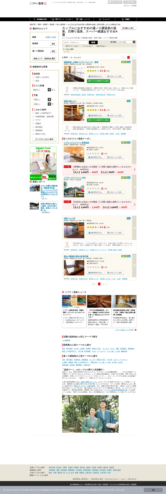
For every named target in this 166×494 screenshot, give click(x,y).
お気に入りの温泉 (115, 2)
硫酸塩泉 (124, 351)
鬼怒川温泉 (117, 470)
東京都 (82, 467)
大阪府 (88, 467)
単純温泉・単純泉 (68, 365)
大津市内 (103, 472)
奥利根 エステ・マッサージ (98, 250)
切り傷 (80, 351)
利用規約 (105, 484)
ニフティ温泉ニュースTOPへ (124, 330)
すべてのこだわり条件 (44, 139)
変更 (53, 44)
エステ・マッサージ (99, 351)
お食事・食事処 (85, 348)
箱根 (58, 470)
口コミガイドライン (111, 479)
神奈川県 (52, 467)
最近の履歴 (129, 2)
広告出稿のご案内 (97, 479)
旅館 (117, 348)
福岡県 (111, 467)
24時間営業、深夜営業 (44, 117)
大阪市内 (88, 472)
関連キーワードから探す (39, 475)
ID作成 (134, 5)
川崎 (54, 472)
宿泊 (63, 348)
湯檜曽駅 (123, 134)
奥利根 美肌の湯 (100, 94)
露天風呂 (69, 348)
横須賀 (59, 472)
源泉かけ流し (96, 348)
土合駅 (117, 134)
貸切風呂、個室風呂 (127, 348)
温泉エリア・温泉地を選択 (44, 58)
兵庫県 (70, 467)
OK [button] (153, 490)
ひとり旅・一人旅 (113, 351)
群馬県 (76, 467)
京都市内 (96, 472)
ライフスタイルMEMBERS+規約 (120, 484)
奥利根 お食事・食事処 (107, 134)
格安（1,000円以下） (69, 351)
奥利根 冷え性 (111, 94)
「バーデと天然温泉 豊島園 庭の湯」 (116, 390)
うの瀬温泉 (66, 340)
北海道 (94, 467)
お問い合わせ (132, 479)
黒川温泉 (102, 470)
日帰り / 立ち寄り (42, 77)
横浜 (50, 472)
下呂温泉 (79, 470)
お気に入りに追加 (116, 76)
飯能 (76, 472)
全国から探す (51, 37)
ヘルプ (123, 479)
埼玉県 (58, 467)
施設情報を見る (96, 76)
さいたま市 (70, 472)
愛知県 (105, 467)
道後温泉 (95, 470)
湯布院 (109, 470)
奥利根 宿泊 (90, 94)
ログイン (127, 5)
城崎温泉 (71, 470)
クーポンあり (87, 46)
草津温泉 (52, 470)
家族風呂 (79, 365)
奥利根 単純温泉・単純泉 (78, 94)
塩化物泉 (87, 351)
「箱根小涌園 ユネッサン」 (89, 382)
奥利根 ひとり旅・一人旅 (107, 279)
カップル (106, 348)
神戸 (109, 472)
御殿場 (81, 472)
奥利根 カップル (94, 134)
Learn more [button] (120, 490)
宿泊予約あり (101, 46)
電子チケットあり (72, 46)
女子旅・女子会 (117, 362)
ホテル (112, 348)
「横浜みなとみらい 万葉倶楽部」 (84, 386)
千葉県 (64, 467)
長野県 (99, 467)
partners (46, 490)
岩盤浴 (38, 123)
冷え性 (76, 348)
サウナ (38, 120)
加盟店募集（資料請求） (81, 479)
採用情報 (133, 484)
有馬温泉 (64, 470)
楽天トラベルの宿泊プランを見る (98, 81)
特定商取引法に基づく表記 (93, 484)
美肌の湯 (94, 362)
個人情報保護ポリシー (77, 484)
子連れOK (86, 365)
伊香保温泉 (87, 470)
